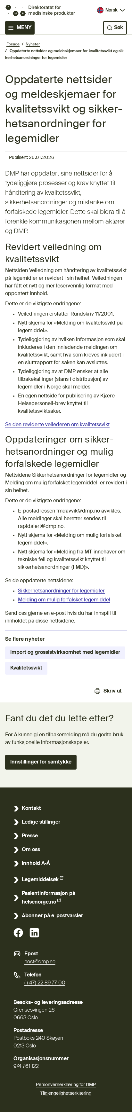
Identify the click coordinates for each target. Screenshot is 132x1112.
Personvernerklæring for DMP (66, 1085)
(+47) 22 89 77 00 (44, 983)
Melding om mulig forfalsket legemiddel (64, 600)
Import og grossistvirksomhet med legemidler (65, 652)
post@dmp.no (39, 962)
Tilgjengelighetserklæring (65, 1093)
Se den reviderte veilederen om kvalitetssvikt (57, 424)
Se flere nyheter (25, 639)
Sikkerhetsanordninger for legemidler (61, 591)
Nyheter (33, 44)
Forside (13, 44)
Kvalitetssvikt (26, 668)
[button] (41, 762)
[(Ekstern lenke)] (18, 932)
